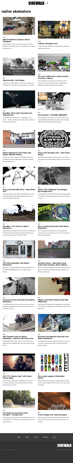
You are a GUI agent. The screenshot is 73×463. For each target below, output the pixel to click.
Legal (2, 450)
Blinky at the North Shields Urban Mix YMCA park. (54, 294)
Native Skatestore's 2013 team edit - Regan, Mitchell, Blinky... (19, 147)
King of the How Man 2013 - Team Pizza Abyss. (54, 147)
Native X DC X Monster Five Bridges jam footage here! (54, 184)
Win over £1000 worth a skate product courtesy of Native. (54, 71)
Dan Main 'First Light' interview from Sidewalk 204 (19, 107)
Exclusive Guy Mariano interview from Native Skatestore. (54, 331)
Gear (54, 437)
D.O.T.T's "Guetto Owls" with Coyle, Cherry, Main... (19, 370)
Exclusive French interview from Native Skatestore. (19, 294)
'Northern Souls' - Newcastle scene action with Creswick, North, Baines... (54, 257)
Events (36, 437)
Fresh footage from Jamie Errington (54, 408)
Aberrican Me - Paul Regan (19, 73)
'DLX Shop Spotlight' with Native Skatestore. (19, 257)
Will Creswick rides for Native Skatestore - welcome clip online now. (19, 331)
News (18, 437)
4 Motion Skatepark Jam (54, 36)
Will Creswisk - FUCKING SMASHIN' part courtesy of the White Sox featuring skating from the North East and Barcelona (54, 108)
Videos (27, 437)
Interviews (45, 437)
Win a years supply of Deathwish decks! (54, 370)
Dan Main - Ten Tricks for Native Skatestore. (19, 221)
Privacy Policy (10, 450)
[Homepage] (64, 445)
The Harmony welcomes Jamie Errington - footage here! (19, 407)
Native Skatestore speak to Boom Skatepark (19, 34)
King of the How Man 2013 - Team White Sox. (19, 184)
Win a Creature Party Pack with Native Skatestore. (54, 221)
